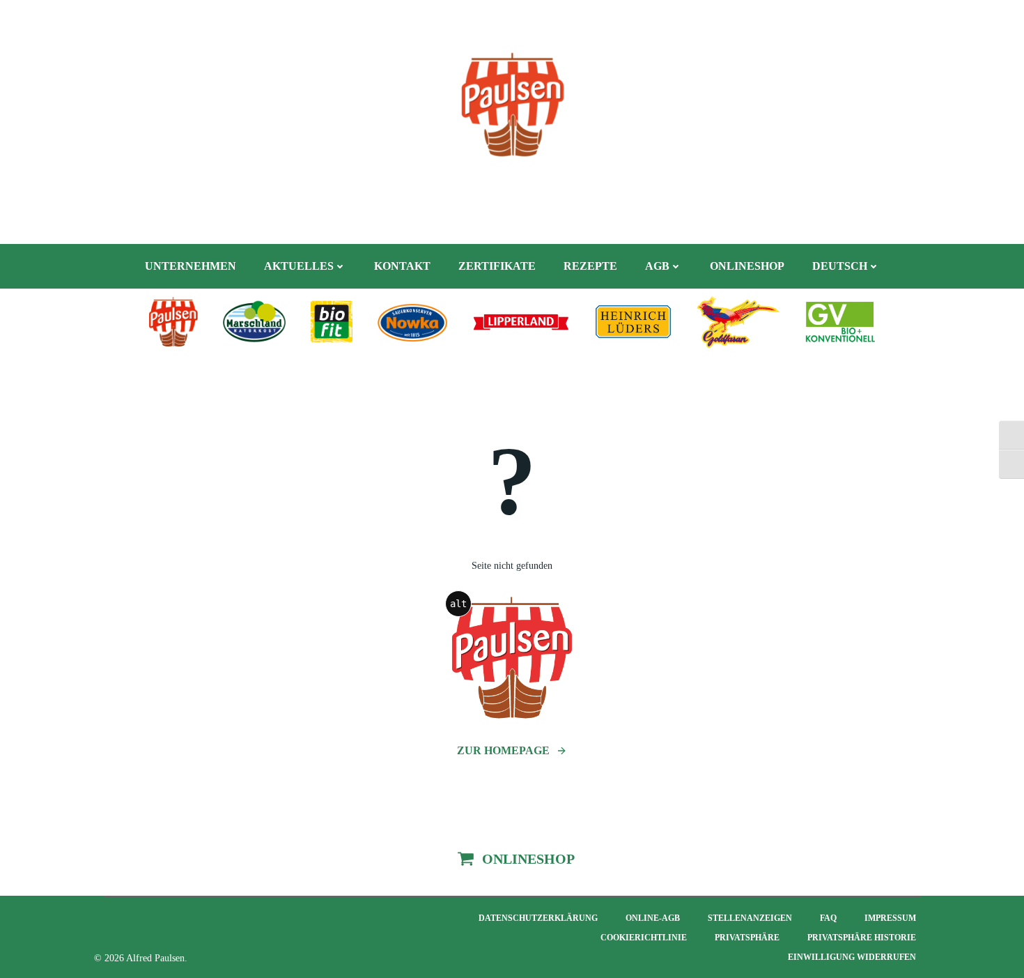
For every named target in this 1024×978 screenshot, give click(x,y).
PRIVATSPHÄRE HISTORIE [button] (861, 937)
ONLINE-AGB (653, 918)
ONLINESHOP (747, 266)
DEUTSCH (839, 266)
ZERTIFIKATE (497, 266)
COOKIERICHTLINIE (643, 937)
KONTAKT (402, 266)
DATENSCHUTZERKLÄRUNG (538, 918)
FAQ (828, 918)
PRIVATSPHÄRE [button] (747, 937)
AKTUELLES (299, 266)
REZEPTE (590, 266)
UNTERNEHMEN (190, 266)
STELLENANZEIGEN (750, 918)
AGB (657, 266)
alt (458, 603)
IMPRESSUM (890, 918)
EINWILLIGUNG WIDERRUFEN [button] (852, 957)
